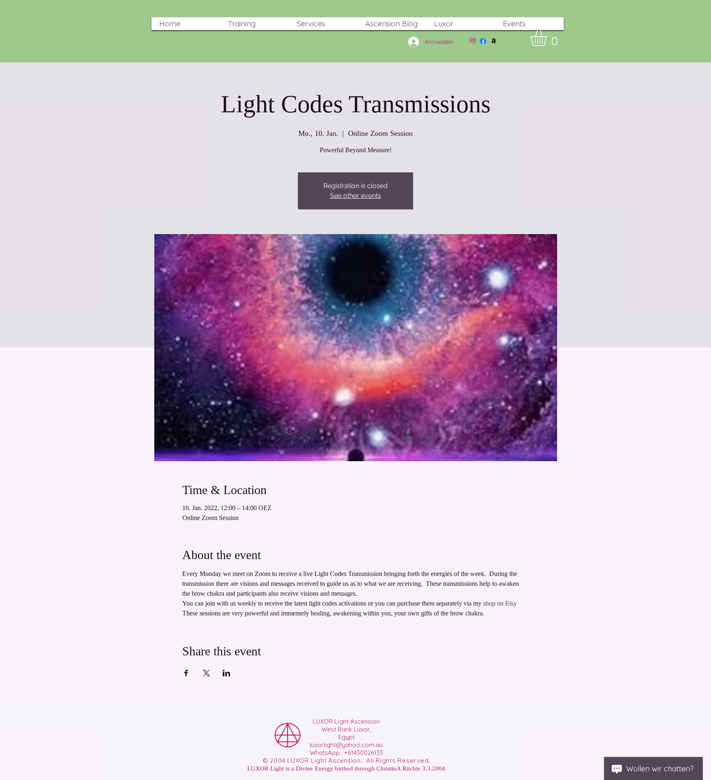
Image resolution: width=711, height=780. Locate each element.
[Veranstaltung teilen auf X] (206, 673)
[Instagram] (472, 41)
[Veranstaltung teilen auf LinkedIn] (226, 673)
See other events (355, 196)
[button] (548, 38)
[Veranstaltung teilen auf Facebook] (186, 673)
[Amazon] (494, 41)
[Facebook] (483, 41)
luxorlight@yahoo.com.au (346, 745)
